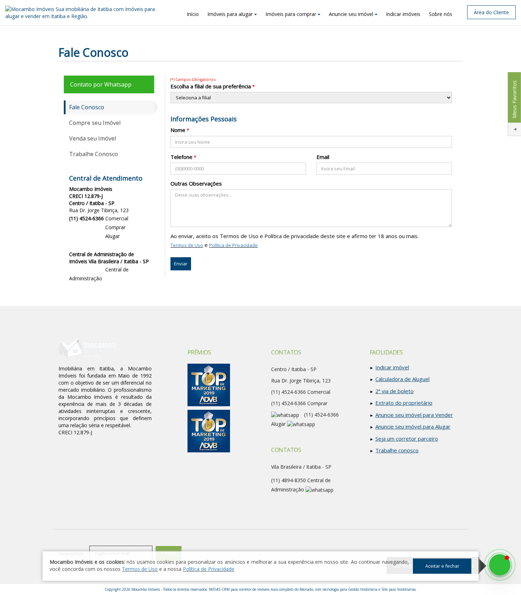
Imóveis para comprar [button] (290, 14)
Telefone (181, 156)
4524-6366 (86, 227)
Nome (177, 129)
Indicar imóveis (403, 14)
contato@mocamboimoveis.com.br (109, 246)
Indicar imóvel (392, 367)
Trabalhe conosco (397, 450)
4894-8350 (86, 269)
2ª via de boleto (394, 391)
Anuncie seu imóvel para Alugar (412, 426)
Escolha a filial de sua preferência (210, 86)
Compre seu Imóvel (95, 123)
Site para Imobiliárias (398, 589)
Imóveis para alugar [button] (230, 14)
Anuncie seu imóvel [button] (351, 14)
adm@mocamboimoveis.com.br (105, 286)
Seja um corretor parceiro (406, 438)
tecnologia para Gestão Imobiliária (350, 589)
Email (322, 156)
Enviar (180, 263)
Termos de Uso (186, 245)
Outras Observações (196, 183)
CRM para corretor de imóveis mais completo (257, 589)
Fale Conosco (86, 107)
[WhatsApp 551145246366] (499, 564)
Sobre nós (440, 14)
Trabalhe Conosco (93, 154)
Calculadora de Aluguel (402, 378)
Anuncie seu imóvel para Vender (414, 414)
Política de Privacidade (233, 245)
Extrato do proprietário (403, 402)
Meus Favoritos (513, 99)
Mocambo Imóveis (145, 589)
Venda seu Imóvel (92, 138)
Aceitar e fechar (442, 566)
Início (193, 14)
